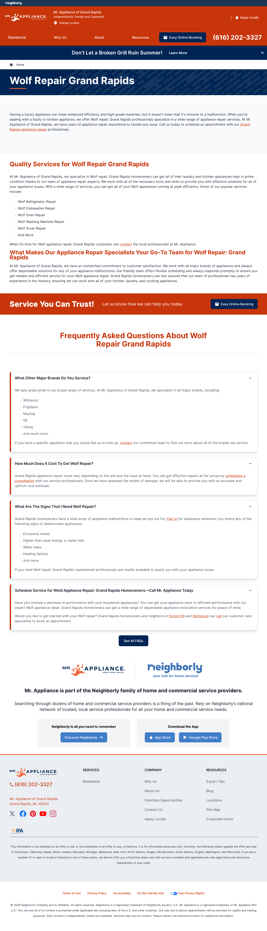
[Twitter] (13, 813)
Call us (172, 519)
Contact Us (153, 809)
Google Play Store (203, 737)
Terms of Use (71, 893)
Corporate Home (219, 819)
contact (126, 244)
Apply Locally (155, 819)
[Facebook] (23, 813)
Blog (209, 791)
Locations (214, 800)
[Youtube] (43, 813)
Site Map (213, 809)
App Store (163, 737)
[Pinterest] (33, 813)
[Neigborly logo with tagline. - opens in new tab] (175, 670)
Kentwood (201, 616)
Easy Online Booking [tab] (185, 37)
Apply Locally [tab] (249, 17)
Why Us (151, 781)
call (219, 616)
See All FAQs (133, 641)
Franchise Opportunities (163, 800)
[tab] (17, 37)
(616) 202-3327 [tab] (237, 37)
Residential (91, 781)
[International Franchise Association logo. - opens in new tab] (17, 831)
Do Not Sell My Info (150, 893)
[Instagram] (53, 813)
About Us (152, 791)
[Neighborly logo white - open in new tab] (13, 3)
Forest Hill (177, 616)
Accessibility (122, 893)
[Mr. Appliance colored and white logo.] (26, 18)
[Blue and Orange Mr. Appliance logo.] (94, 670)
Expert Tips (215, 781)
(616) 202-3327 (33, 784)
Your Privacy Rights (191, 893)
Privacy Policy (97, 893)
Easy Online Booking (237, 304)
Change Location (69, 22)
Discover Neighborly (81, 737)
